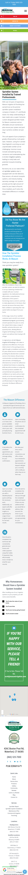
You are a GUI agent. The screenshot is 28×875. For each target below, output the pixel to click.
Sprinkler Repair (14, 806)
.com (15, 676)
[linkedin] (17, 761)
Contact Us (14, 797)
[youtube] (14, 761)
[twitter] (10, 761)
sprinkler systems (10, 171)
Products (14, 784)
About (14, 779)
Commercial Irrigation (14, 813)
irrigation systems (15, 157)
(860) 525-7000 (14, 757)
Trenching (14, 815)
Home (14, 777)
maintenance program (9, 320)
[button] (14, 602)
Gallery (14, 786)
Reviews (14, 790)
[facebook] (7, 761)
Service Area (14, 781)
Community (14, 788)
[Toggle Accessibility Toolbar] (25, 872)
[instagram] (20, 761)
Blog (14, 795)
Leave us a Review (14, 793)
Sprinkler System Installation (14, 809)
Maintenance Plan (14, 811)
